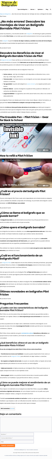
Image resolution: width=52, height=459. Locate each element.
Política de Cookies (21, 452)
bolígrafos (29, 33)
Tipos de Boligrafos (22, 9)
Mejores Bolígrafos (5, 14)
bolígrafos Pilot (6, 262)
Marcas (32, 9)
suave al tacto (31, 84)
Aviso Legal (15, 452)
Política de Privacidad (29, 452)
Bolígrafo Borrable (6, 60)
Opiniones (40, 9)
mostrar (12, 408)
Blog (47, 9)
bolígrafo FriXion (15, 356)
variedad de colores (27, 333)
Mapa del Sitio (36, 452)
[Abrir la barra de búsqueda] (50, 9)
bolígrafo (5, 41)
